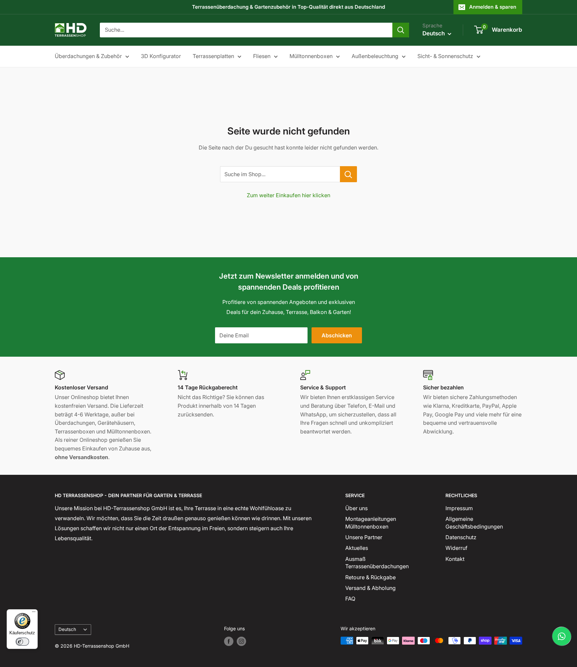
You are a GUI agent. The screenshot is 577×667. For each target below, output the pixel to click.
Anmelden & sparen (492, 7)
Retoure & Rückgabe (370, 577)
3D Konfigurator (161, 56)
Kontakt (454, 559)
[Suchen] (400, 30)
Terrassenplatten (213, 56)
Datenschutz (460, 537)
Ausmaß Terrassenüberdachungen (377, 563)
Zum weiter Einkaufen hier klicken (288, 195)
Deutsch (67, 629)
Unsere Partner (363, 537)
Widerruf (456, 548)
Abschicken (337, 335)
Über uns (356, 508)
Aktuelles (356, 548)
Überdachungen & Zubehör (88, 56)
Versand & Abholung (370, 588)
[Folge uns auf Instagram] (241, 641)
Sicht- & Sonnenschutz (445, 56)
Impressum (459, 508)
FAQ (350, 598)
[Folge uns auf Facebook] (228, 641)
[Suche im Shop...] (348, 174)
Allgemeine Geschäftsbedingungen (474, 523)
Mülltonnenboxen (311, 56)
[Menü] (34, 613)
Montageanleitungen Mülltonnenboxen (370, 523)
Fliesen (261, 56)
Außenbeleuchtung (375, 56)
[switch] (22, 642)
